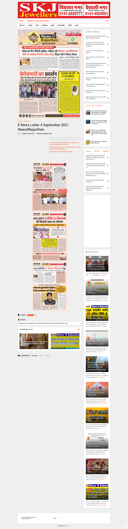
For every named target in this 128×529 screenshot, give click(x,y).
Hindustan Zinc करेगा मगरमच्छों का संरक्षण (61, 152)
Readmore (103, 275)
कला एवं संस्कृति (61, 25)
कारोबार (52, 25)
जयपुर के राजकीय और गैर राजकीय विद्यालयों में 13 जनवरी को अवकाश (96, 444)
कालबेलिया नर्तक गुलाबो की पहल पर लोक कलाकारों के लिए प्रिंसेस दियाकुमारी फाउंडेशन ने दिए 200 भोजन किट (34, 343)
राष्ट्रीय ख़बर (44, 25)
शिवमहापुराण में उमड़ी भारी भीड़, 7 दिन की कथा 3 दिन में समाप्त (96, 469)
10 (89, 489)
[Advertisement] (32, 149)
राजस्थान (30, 25)
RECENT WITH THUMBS (94, 106)
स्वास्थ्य (76, 25)
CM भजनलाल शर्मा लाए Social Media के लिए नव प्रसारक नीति (96, 393)
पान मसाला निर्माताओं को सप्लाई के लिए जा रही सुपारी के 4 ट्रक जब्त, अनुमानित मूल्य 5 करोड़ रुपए (64, 143)
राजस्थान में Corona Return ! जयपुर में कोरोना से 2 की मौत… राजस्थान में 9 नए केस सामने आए (65, 148)
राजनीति (70, 25)
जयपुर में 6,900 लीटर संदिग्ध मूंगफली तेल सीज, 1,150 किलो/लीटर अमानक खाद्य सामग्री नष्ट (99, 122)
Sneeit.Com (67, 525)
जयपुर (37, 25)
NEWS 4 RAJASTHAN (38, 21)
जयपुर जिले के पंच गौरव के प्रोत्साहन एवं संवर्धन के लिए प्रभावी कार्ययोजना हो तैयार (96, 267)
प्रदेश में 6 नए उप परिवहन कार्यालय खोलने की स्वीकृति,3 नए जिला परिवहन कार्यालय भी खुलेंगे (63, 344)
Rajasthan (27, 121)
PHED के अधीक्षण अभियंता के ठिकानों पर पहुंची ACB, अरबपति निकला (97, 495)
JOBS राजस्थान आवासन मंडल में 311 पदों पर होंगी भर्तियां (96, 418)
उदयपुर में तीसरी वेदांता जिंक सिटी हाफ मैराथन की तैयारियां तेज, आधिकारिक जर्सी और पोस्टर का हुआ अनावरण (99, 112)
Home (23, 25)
